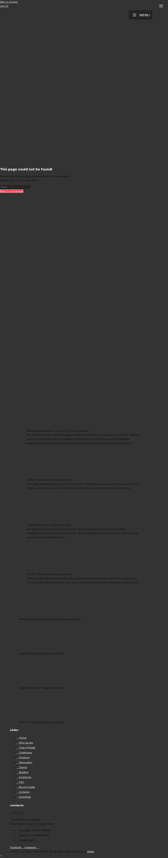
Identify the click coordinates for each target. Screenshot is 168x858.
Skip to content (9, 1)
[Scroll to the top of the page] (0, 855)
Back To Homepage (11, 191)
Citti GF (4, 6)
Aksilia (90, 851)
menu (144, 15)
